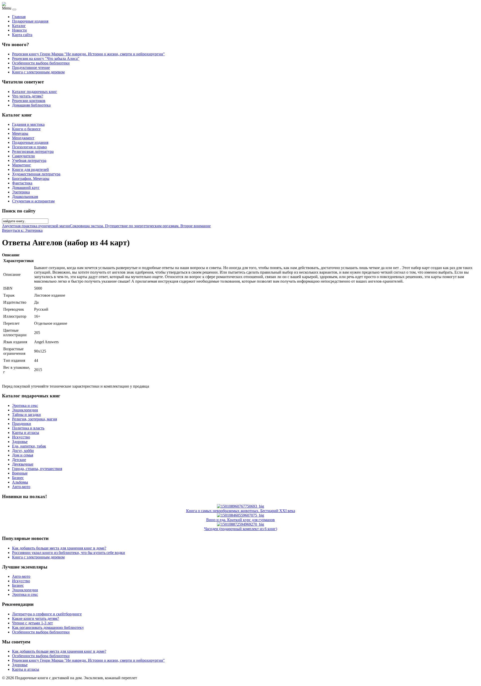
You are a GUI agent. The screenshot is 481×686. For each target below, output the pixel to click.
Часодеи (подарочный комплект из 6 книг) (240, 529)
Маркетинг (21, 165)
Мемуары (20, 133)
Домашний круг (26, 187)
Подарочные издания (30, 21)
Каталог (19, 26)
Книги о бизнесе (26, 129)
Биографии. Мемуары (30, 178)
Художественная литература (36, 174)
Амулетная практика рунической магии (36, 226)
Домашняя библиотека (31, 105)
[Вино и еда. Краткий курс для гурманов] (240, 515)
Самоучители (23, 156)
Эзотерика (21, 192)
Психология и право (29, 147)
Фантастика (22, 183)
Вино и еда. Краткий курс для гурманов (240, 520)
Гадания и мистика (28, 124)
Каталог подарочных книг (34, 91)
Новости (19, 30)
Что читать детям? (27, 96)
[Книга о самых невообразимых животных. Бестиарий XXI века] (240, 506)
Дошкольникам (25, 196)
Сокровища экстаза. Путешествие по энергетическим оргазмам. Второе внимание (140, 226)
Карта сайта (22, 35)
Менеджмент (23, 138)
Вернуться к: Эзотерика (22, 230)
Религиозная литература (33, 151)
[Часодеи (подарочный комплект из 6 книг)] (240, 524)
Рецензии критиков (28, 100)
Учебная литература (29, 160)
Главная (19, 17)
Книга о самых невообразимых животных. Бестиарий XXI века (240, 511)
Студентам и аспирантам (33, 201)
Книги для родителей (30, 169)
